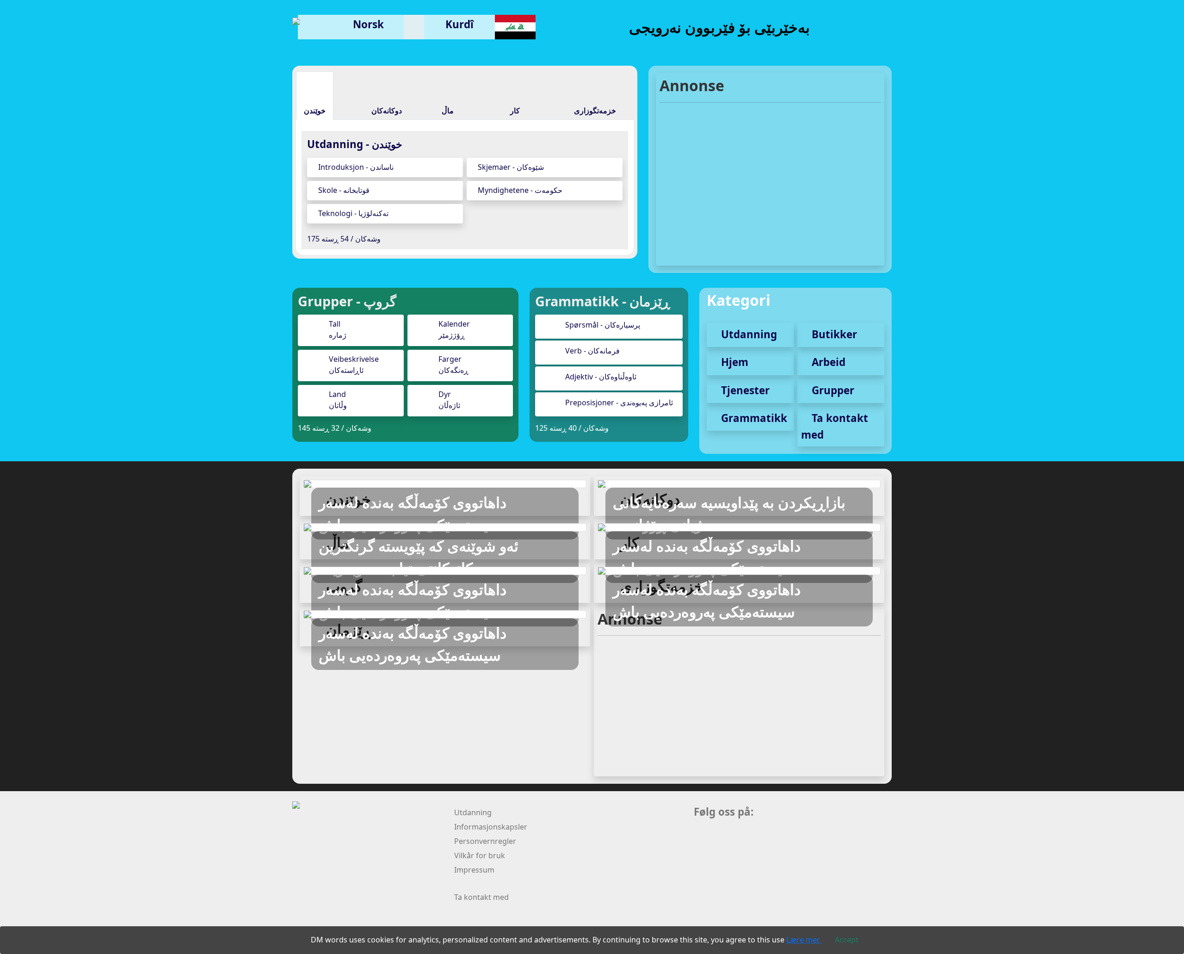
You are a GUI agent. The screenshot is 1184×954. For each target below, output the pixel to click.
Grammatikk (752, 418)
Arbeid (827, 362)
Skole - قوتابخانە (343, 190)
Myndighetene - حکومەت (519, 190)
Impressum (474, 870)
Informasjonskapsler (490, 827)
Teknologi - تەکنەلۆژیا (352, 213)
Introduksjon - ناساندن (355, 167)
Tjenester (744, 390)
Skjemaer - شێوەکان (510, 167)
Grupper (831, 390)
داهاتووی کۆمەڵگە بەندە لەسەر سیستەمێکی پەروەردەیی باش (412, 513)
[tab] (314, 95)
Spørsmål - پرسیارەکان (602, 325)
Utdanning (747, 334)
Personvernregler (485, 841)
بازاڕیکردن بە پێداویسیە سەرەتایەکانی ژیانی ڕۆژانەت (729, 513)
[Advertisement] (770, 178)
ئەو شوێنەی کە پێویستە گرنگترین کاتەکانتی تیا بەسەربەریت (418, 557)
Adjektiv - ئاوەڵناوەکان (600, 377)
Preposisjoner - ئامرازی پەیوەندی (619, 402)
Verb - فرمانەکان (592, 351)
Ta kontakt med (481, 897)
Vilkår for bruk (479, 855)
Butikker (833, 334)
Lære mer (804, 940)
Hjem (733, 362)
